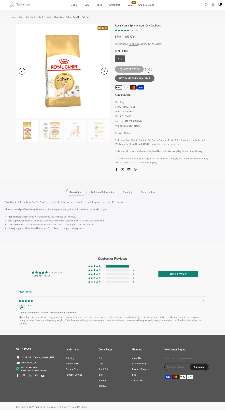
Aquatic (102, 380)
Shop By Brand (146, 4)
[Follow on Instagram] (23, 376)
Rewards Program (140, 369)
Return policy (148, 192)
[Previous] (22, 71)
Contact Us (137, 380)
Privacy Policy (73, 369)
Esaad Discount (139, 363)
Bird (99, 4)
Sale (131, 4)
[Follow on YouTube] (42, 376)
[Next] (104, 71)
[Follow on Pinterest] (36, 376)
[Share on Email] (128, 169)
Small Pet (114, 4)
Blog (133, 374)
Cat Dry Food (127, 111)
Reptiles (102, 386)
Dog (100, 363)
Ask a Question (123, 95)
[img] (26, 301)
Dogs (74, 4)
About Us (136, 358)
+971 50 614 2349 (29, 367)
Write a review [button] (178, 274)
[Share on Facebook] (116, 169)
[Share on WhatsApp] (135, 169)
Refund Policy (73, 363)
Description (76, 192)
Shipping (133, 44)
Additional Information (102, 192)
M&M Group (81, 407)
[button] (122, 30)
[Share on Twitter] (122, 169)
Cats (87, 4)
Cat (100, 358)
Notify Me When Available (134, 78)
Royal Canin (129, 107)
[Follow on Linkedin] (30, 376)
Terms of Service (74, 374)
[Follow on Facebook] (17, 376)
